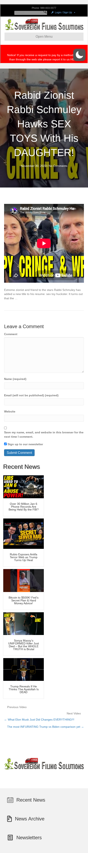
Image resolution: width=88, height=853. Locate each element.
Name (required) (15, 379)
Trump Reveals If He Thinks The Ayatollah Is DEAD (24, 689)
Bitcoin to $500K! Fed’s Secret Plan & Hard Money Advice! (23, 600)
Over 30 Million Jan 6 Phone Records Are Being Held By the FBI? (24, 506)
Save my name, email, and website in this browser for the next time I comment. (43, 434)
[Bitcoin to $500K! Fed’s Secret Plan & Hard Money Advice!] (23, 580)
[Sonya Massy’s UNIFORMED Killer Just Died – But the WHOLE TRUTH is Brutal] (23, 623)
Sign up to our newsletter (25, 444)
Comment (10, 334)
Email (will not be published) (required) (31, 395)
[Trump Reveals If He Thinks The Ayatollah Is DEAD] (23, 669)
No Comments (58, 165)
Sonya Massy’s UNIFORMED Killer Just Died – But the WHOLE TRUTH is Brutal (23, 645)
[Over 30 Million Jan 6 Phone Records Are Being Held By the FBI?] (23, 486)
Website (9, 411)
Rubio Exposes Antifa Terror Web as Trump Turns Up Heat (23, 557)
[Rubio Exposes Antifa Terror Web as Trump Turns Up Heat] (23, 533)
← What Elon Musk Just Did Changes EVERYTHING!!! (39, 719)
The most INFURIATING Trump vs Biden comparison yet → (45, 726)
